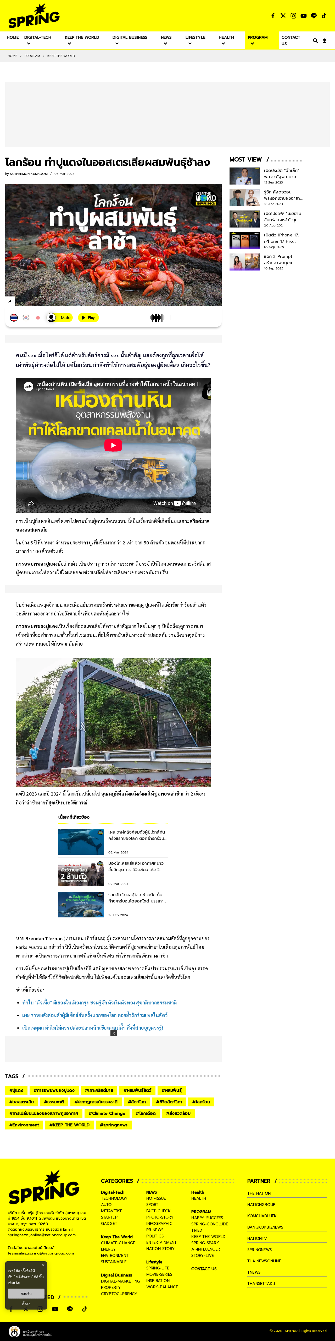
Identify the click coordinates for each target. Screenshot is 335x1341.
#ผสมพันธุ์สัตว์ (137, 1090)
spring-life (157, 1268)
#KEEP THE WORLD (69, 1125)
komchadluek (262, 1216)
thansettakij (261, 1283)
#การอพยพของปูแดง (54, 1090)
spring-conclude (209, 1224)
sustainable (113, 1262)
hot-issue (156, 1198)
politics (155, 1236)
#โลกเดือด (146, 1113)
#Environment (24, 1125)
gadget (109, 1223)
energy (108, 1249)
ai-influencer (205, 1249)
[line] (38, 301)
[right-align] (314, 40)
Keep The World (61, 55)
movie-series (159, 1274)
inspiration (158, 1281)
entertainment (161, 1242)
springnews (259, 1250)
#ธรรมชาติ (54, 1102)
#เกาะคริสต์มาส (99, 1090)
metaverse (111, 1211)
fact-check (158, 1211)
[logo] (34, 16)
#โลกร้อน (201, 1102)
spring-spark (205, 1243)
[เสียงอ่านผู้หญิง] (60, 317)
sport (152, 1205)
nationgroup (261, 1205)
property (111, 1287)
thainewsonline (264, 1261)
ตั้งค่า (26, 1304)
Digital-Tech (112, 1192)
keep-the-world (208, 1237)
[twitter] (29, 301)
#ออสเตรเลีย (21, 1102)
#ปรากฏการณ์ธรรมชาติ (96, 1102)
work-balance (162, 1287)
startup (109, 1217)
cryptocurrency (119, 1294)
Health (197, 1192)
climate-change (118, 1243)
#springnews (113, 1125)
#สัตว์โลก (137, 1102)
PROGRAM (32, 55)
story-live (202, 1255)
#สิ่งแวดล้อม (178, 1113)
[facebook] (19, 301)
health (198, 1198)
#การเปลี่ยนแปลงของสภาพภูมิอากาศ (43, 1113)
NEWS (151, 1192)
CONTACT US (204, 1269)
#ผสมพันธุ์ (171, 1090)
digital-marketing (120, 1281)
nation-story (160, 1249)
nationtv (257, 1238)
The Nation (259, 1193)
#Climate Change (107, 1113)
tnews (253, 1272)
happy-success (207, 1218)
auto (106, 1205)
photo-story (160, 1217)
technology (114, 1198)
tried (196, 1230)
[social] (273, 16)
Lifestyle (154, 1262)
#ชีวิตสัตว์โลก (169, 1102)
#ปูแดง (16, 1090)
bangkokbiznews (265, 1227)
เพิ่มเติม (14, 1282)
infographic (159, 1223)
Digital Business (116, 1275)
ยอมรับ (26, 1293)
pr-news (154, 1230)
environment (115, 1255)
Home (12, 55)
